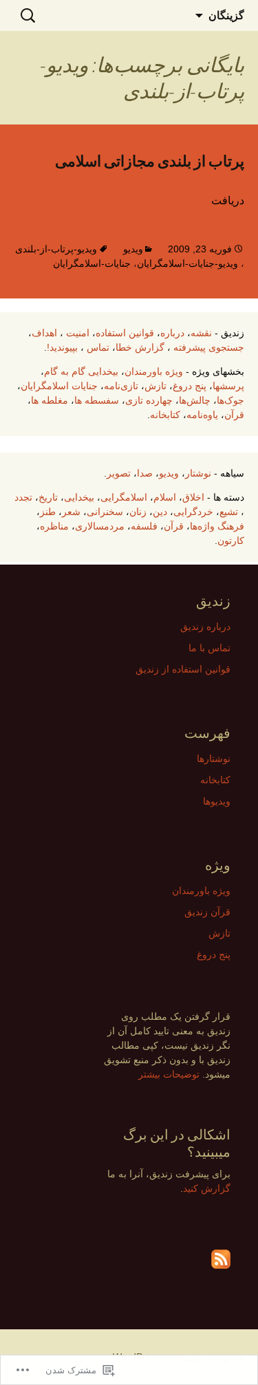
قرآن (234, 414)
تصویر (119, 473)
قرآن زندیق (207, 911)
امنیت (77, 332)
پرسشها (228, 385)
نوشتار (198, 473)
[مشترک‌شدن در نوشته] (220, 1259)
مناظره (54, 526)
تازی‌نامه (121, 385)
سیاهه (232, 473)
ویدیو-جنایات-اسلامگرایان (187, 263)
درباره (172, 332)
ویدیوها (216, 801)
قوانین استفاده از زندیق (183, 669)
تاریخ (48, 497)
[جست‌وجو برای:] (25, 15)
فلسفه (144, 526)
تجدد (23, 497)
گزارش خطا (140, 347)
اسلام (164, 497)
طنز (48, 511)
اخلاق (193, 497)
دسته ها (228, 497)
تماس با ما (209, 647)
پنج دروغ (189, 385)
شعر (71, 511)
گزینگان (226, 15)
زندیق (232, 332)
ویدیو (133, 248)
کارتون (230, 540)
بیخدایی (79, 497)
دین (160, 511)
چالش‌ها (195, 400)
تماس (98, 347)
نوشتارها (213, 758)
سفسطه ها (96, 400)
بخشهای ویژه (218, 371)
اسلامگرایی (123, 497)
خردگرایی (193, 511)
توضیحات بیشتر (169, 1074)
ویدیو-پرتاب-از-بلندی (56, 248)
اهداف (44, 332)
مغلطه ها (49, 400)
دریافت (227, 200)
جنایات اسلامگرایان (59, 385)
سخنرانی (105, 511)
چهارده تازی (149, 400)
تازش (155, 385)
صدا (145, 473)
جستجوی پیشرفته (208, 347)
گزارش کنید (206, 1188)
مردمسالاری (100, 526)
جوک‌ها (230, 400)
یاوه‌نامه (202, 414)
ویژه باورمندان (154, 371)
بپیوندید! (62, 347)
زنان (138, 511)
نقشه (201, 332)
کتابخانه (165, 414)
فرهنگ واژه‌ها (217, 526)
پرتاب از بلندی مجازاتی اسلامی (149, 161)
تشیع (228, 511)
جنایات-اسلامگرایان (92, 263)
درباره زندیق (205, 626)
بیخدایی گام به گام (81, 371)
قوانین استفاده (125, 332)
